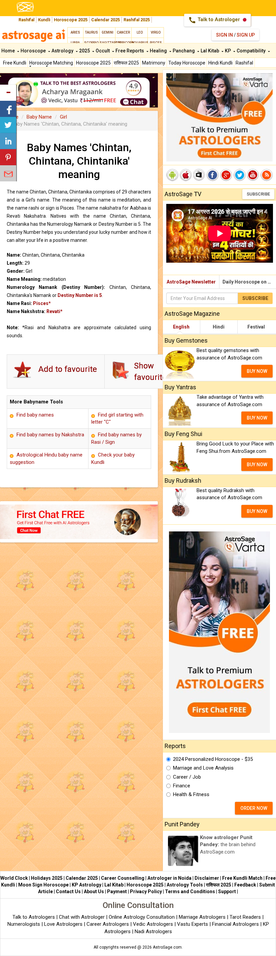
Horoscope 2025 (71, 19)
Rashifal (26, 19)
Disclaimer (207, 878)
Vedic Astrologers (153, 924)
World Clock (14, 878)
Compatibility (252, 50)
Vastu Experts (192, 924)
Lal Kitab (210, 50)
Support (227, 891)
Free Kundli (14, 63)
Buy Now (257, 371)
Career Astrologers (108, 924)
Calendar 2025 (105, 19)
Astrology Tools (185, 884)
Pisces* (42, 303)
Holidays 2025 (47, 878)
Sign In (224, 35)
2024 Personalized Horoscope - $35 (213, 759)
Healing (159, 50)
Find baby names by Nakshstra (50, 435)
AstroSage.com (167, 947)
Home (8, 50)
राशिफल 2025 (126, 63)
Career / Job (187, 777)
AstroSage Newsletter (191, 282)
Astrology (62, 50)
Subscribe (258, 194)
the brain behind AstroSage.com (227, 844)
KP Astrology (86, 884)
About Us (94, 891)
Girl (63, 117)
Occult (103, 50)
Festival (256, 327)
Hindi (219, 327)
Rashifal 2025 (137, 19)
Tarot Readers (246, 917)
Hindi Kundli (220, 63)
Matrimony (153, 63)
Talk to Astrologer (214, 20)
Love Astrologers (63, 924)
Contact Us (68, 891)
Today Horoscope (186, 63)
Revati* (54, 311)
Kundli (44, 19)
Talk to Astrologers (33, 917)
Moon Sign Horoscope (43, 884)
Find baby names (35, 415)
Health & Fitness (191, 794)
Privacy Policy (146, 891)
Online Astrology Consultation (142, 917)
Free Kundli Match (242, 878)
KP (228, 50)
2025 (85, 50)
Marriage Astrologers (203, 917)
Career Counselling (122, 878)
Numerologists (24, 924)
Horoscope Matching (51, 63)
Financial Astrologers (235, 924)
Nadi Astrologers (153, 931)
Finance (181, 786)
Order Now (253, 808)
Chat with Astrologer (82, 917)
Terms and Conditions (190, 891)
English (181, 327)
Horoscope (34, 50)
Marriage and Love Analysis (203, 768)
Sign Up (246, 35)
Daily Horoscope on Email (249, 282)
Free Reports (130, 50)
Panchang (184, 50)
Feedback (245, 884)
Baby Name (39, 117)
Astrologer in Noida (169, 878)
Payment (117, 891)
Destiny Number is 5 (80, 295)
